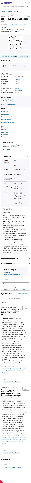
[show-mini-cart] (29, 3)
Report (17, 382)
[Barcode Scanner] (25, 3)
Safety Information (7, 117)
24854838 (17, 88)
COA (4, 100)
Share (28, 16)
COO (10, 100)
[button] (26, 308)
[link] (5, 279)
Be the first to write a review (12, 468)
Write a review (14, 24)
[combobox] (15, 6)
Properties (4, 111)
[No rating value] (4, 24)
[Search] (28, 6)
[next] (25, 42)
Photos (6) (15, 52)
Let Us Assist (6, 149)
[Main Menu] (2, 3)
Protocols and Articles (8, 122)
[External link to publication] (12, 219)
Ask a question (23, 24)
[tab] (4, 11)
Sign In (4, 56)
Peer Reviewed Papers (4, 128)
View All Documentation (8, 104)
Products (3, 11)
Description (5, 114)
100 (15, 160)
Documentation (6, 119)
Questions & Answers (4, 133)
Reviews (4, 137)
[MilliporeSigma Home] (8, 3)
